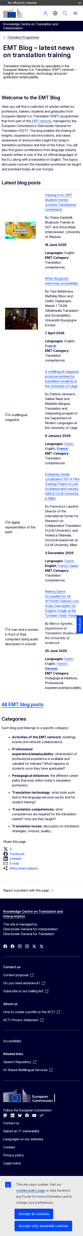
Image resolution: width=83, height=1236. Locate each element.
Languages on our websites (23, 1139)
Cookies (9, 1147)
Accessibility (12, 1041)
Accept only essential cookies (43, 1226)
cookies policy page (30, 1190)
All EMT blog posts (23, 704)
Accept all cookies (34, 1214)
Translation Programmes (23, 37)
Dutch (68, 444)
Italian (74, 566)
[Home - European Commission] (13, 13)
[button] (8, 849)
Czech (69, 561)
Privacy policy (13, 1155)
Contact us (11, 1123)
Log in (45, 13)
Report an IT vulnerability (21, 1131)
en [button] (55, 13)
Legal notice (12, 1163)
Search (64, 13)
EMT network (41, 121)
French (63, 566)
